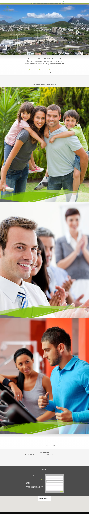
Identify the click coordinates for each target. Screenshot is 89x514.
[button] (44, 503)
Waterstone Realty (55, 1)
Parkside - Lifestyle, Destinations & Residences (32, 1)
